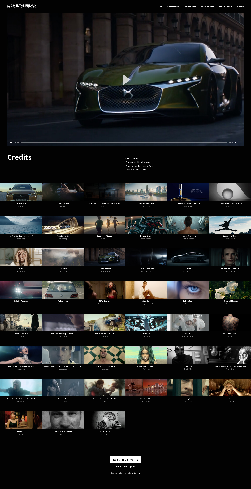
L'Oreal (21, 268)
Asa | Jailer (63, 399)
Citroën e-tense (104, 268)
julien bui (136, 473)
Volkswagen (63, 301)
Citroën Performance (230, 268)
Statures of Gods (230, 236)
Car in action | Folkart (104, 333)
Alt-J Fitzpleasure (230, 333)
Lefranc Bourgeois (188, 236)
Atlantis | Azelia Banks (146, 366)
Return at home (125, 460)
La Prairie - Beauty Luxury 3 (21, 236)
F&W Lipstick (104, 301)
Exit (230, 399)
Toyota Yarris (63, 236)
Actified (146, 333)
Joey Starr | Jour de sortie (104, 366)
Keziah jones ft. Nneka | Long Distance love (62, 366)
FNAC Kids (188, 333)
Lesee (188, 268)
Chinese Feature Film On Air (104, 399)
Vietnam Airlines (146, 203)
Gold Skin (146, 301)
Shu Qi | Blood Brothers (146, 399)
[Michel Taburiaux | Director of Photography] (21, 6)
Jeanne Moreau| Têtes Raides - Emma (230, 366)
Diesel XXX (21, 431)
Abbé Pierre (105, 431)
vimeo (119, 466)
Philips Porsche (62, 203)
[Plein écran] (240, 142)
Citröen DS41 (21, 203)
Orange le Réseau (104, 236)
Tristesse (188, 366)
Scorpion (188, 399)
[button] (125, 80)
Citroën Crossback (146, 268)
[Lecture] (10, 142)
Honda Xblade (146, 236)
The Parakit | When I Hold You (21, 366)
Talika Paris (188, 301)
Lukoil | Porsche (21, 301)
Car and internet (21, 333)
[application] (125, 79)
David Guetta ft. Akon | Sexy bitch (21, 399)
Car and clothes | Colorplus (62, 333)
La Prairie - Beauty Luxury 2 (188, 203)
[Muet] (235, 142)
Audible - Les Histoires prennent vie (104, 203)
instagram (129, 466)
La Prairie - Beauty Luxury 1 (230, 203)
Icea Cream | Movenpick (230, 301)
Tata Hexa (62, 268)
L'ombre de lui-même (63, 431)
